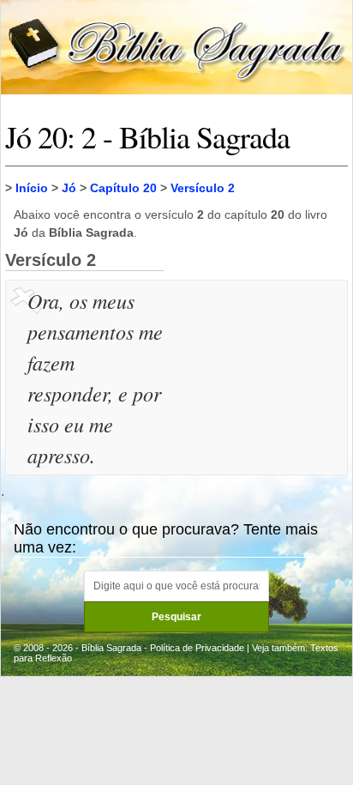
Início (31, 188)
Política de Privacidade (197, 648)
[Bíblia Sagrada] (176, 46)
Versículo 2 (203, 188)
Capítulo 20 (123, 188)
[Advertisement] (258, 370)
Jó (69, 188)
